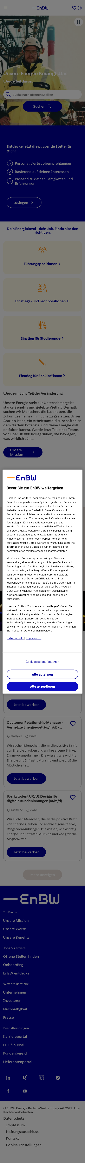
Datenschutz (15, 638)
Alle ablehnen (42, 674)
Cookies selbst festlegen (42, 661)
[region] (42, 581)
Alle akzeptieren (42, 686)
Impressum (33, 638)
